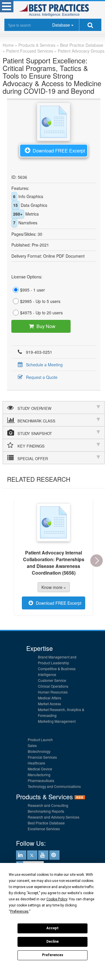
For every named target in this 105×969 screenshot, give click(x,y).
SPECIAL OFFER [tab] (33, 458)
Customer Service (52, 680)
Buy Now (45, 326)
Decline (52, 941)
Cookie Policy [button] (56, 899)
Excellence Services (44, 828)
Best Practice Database (46, 822)
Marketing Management (57, 721)
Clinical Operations (53, 686)
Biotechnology (39, 751)
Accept (52, 928)
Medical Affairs (49, 697)
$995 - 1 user (32, 290)
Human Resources (53, 691)
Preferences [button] (19, 911)
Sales (32, 745)
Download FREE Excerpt (59, 150)
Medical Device (40, 768)
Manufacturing (39, 774)
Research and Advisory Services (53, 816)
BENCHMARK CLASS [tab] (36, 421)
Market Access (49, 703)
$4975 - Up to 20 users (41, 313)
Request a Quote (41, 377)
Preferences (52, 955)
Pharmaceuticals (41, 780)
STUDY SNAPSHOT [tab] (35, 433)
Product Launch (40, 739)
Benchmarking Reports (46, 811)
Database (61, 25)
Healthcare (36, 762)
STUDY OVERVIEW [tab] (34, 408)
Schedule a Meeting (44, 365)
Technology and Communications (54, 786)
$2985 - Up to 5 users (40, 301)
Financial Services (42, 757)
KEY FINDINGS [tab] (31, 446)
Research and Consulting (48, 805)
